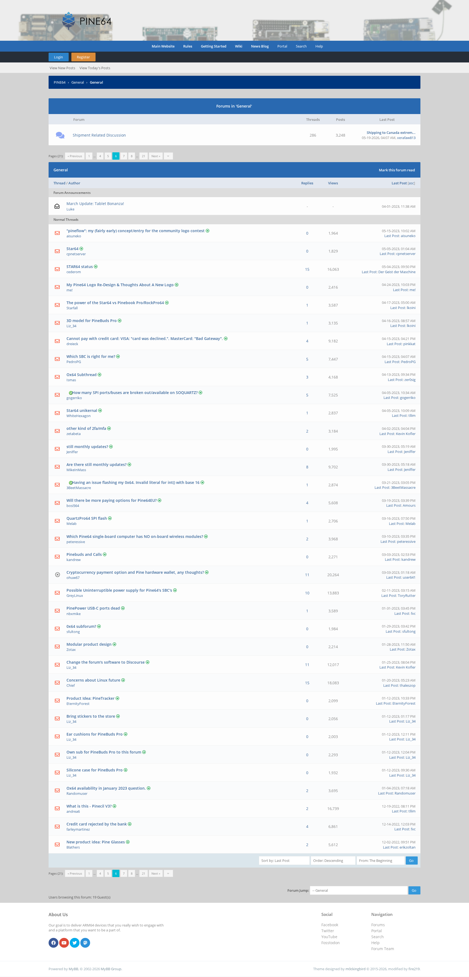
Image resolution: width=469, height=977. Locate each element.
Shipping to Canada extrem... (391, 132)
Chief (70, 685)
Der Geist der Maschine (397, 271)
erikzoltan (408, 847)
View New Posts (62, 67)
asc (411, 183)
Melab (71, 523)
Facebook (329, 924)
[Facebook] (53, 943)
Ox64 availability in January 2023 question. (106, 788)
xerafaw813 (406, 137)
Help (319, 46)
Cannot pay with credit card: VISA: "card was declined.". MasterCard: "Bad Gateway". (144, 338)
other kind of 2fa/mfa (86, 428)
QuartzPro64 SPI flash (86, 518)
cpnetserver (76, 253)
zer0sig (410, 379)
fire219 (414, 968)
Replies (307, 183)
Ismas (71, 379)
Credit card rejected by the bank (96, 824)
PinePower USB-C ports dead (93, 608)
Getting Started (213, 46)
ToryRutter (407, 595)
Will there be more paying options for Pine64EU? (111, 500)
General (77, 82)
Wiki (238, 46)
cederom (73, 271)
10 (307, 592)
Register (83, 57)
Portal (282, 46)
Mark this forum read (397, 170)
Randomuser (76, 793)
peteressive (75, 541)
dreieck (72, 343)
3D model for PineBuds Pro (91, 320)
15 (307, 269)
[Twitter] (75, 943)
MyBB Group (111, 968)
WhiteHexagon (78, 415)
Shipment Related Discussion (99, 135)
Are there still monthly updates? (96, 464)
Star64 (72, 248)
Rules (187, 46)
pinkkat (409, 343)
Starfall (72, 307)
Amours (409, 505)
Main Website (163, 46)
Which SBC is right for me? (90, 356)
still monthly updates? (87, 446)
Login (58, 57)
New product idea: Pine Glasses (95, 841)
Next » (155, 156)
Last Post (399, 183)
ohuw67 (73, 577)
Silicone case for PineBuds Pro (94, 770)
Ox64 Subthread (81, 374)
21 (143, 156)
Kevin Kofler (406, 433)
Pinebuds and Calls (84, 554)
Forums (378, 924)
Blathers (73, 847)
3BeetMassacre (78, 487)
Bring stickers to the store (90, 716)
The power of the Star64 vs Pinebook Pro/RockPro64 (115, 302)
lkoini (411, 307)
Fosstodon (330, 942)
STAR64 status (79, 266)
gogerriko (74, 397)
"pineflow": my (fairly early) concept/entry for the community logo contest (135, 230)
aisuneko (73, 236)
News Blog (260, 46)
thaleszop (408, 685)
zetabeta (73, 433)
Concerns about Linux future (93, 680)
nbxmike (73, 613)
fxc (413, 613)
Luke (70, 209)
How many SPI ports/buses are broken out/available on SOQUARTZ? (135, 392)
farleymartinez (78, 829)
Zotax (71, 649)
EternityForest (78, 703)
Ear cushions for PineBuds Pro (94, 734)
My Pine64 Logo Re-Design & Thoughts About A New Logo (120, 284)
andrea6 (73, 811)
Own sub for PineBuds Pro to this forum (103, 752)
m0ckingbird (356, 968)
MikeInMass (76, 469)
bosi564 (72, 505)
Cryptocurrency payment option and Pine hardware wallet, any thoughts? (135, 572)
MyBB (73, 968)
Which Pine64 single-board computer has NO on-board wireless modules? (134, 536)
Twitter (327, 930)
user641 (409, 577)
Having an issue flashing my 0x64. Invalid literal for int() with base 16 (135, 482)
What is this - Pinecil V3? (89, 806)
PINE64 (59, 82)
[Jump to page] (168, 156)
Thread (59, 183)
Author (74, 183)
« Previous (75, 156)
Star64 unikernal (81, 410)
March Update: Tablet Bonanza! (95, 203)
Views (333, 183)
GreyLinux (74, 595)
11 (307, 574)
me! (69, 290)
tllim (412, 415)
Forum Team (382, 948)
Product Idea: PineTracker (90, 698)
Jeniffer (72, 451)
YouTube (329, 936)
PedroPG (73, 361)
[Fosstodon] (85, 943)
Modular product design (89, 644)
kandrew (73, 559)
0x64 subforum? (81, 626)
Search (301, 46)
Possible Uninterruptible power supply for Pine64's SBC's (119, 590)
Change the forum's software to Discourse (105, 662)
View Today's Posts (95, 67)
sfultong (73, 631)
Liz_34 (71, 325)
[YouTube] (64, 943)
